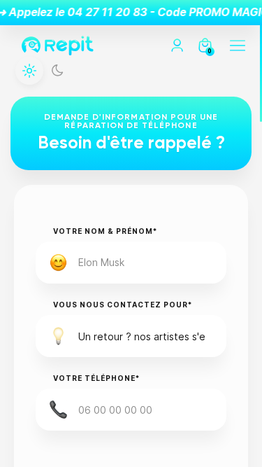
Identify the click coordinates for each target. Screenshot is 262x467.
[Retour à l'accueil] (58, 45)
